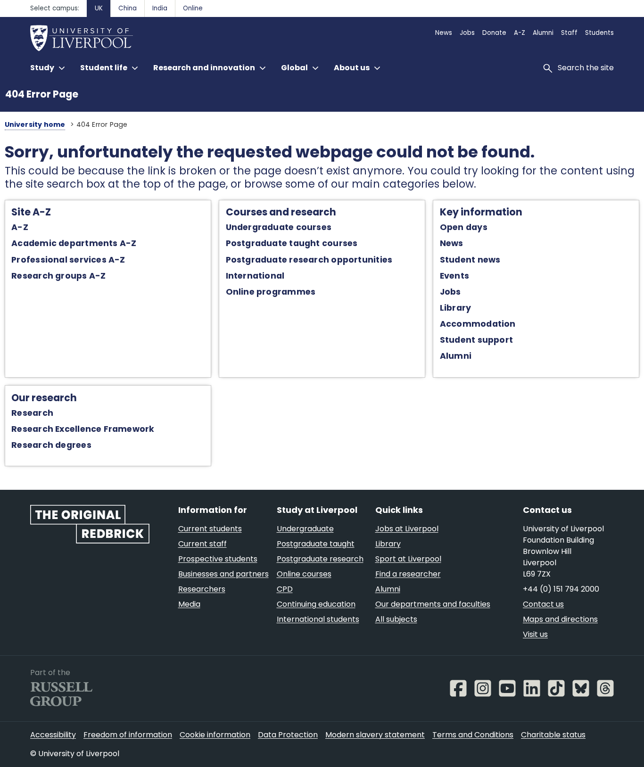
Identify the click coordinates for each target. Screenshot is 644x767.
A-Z (19, 227)
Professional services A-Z (68, 259)
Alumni (455, 356)
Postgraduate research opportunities (309, 259)
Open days (463, 227)
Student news (470, 259)
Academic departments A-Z (73, 243)
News (451, 243)
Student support (476, 340)
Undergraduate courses (279, 227)
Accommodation (478, 324)
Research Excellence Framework (82, 429)
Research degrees (51, 445)
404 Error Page (41, 94)
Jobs (450, 291)
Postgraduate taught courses (292, 243)
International (255, 275)
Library (455, 307)
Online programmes (271, 291)
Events (454, 275)
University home (35, 124)
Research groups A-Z (58, 275)
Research (32, 413)
